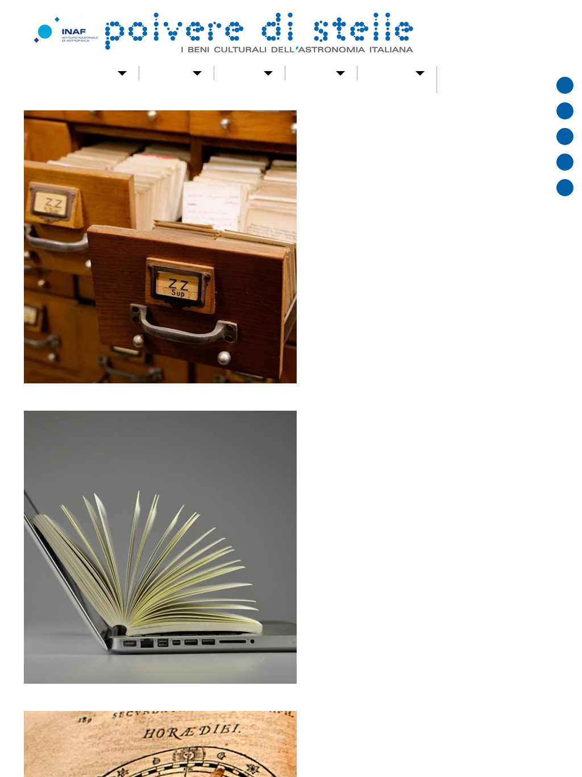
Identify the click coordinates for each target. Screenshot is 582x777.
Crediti (442, 692)
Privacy (444, 719)
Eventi (210, 66)
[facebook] (564, 162)
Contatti (313, 66)
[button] (364, 237)
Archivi (117, 66)
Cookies (444, 705)
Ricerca (260, 66)
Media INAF (314, 719)
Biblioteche (58, 66)
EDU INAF (312, 705)
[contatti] (564, 136)
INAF (304, 692)
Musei (164, 66)
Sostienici (371, 66)
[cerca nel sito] (564, 85)
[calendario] (564, 110)
